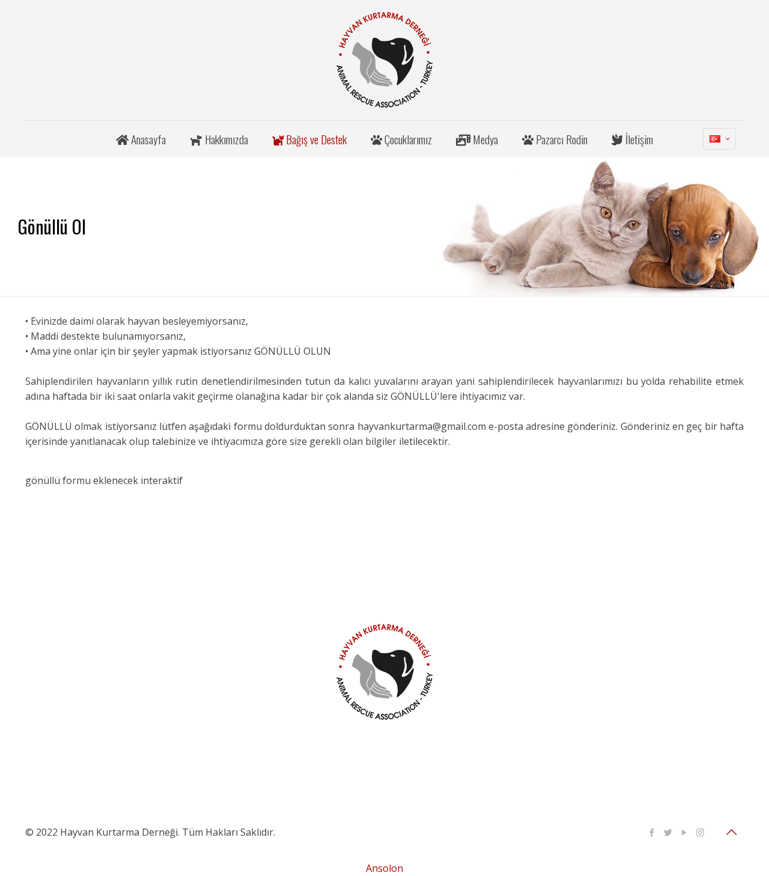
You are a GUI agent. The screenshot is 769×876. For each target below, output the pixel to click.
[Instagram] (700, 832)
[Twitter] (667, 832)
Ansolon (384, 868)
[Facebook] (651, 832)
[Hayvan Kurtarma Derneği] (384, 60)
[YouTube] (684, 832)
